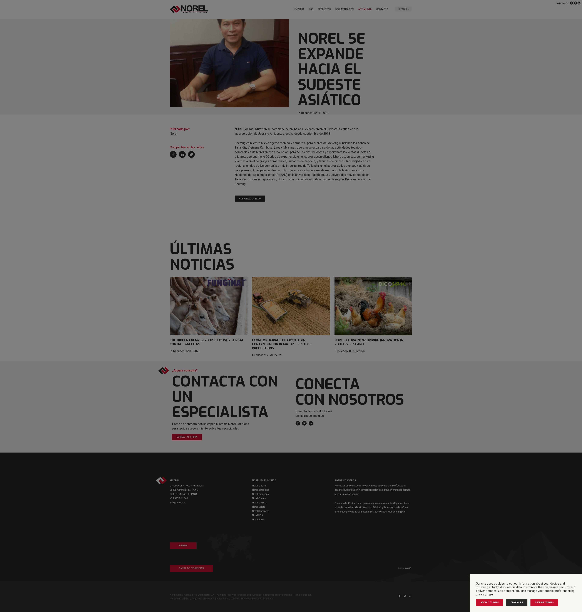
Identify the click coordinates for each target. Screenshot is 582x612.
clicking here (484, 594)
